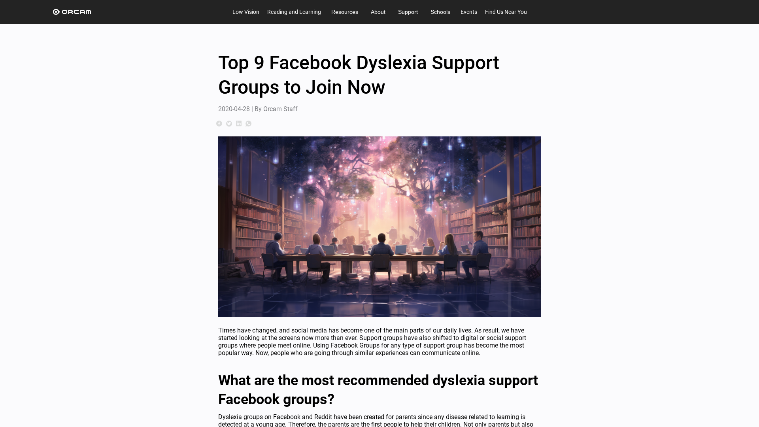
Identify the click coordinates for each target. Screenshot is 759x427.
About (378, 12)
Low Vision (245, 12)
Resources (344, 12)
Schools (440, 12)
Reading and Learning (294, 12)
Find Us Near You (506, 12)
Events (469, 12)
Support (408, 12)
